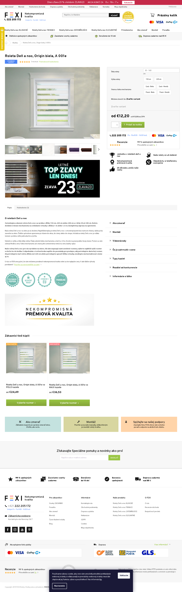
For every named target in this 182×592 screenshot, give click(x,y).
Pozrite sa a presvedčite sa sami (27, 264)
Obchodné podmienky (76, 7)
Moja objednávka (120, 7)
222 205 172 (119, 135)
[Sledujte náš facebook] (8, 529)
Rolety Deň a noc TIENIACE (123, 507)
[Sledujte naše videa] (22, 529)
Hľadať (114, 15)
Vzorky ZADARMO (56, 503)
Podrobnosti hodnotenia (48, 62)
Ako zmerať (9, 7)
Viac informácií (161, 544)
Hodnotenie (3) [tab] (23, 207)
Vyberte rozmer (25, 402)
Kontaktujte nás (87, 503)
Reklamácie (94, 7)
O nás (147, 503)
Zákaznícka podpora (19, 516)
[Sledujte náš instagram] (15, 529)
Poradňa (52, 507)
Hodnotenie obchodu (37, 7)
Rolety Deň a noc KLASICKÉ (123, 503)
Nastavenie (59, 586)
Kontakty (106, 7)
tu (101, 579)
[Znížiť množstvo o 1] (120, 126)
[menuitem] (16, 30)
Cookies (84, 524)
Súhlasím (124, 576)
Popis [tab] (9, 207)
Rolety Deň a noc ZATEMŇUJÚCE (125, 512)
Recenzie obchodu (152, 507)
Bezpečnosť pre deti (152, 512)
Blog (51, 524)
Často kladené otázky (57, 520)
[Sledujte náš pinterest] (30, 529)
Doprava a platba (56, 7)
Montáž (21, 7)
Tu (154, 145)
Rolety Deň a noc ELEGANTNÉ (124, 516)
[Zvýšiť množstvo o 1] (120, 123)
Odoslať (114, 458)
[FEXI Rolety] (24, 498)
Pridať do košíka (134, 125)
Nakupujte (128, 2)
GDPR (83, 520)
